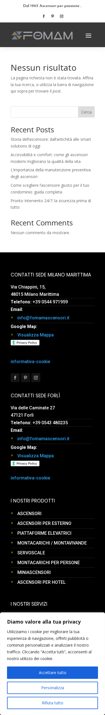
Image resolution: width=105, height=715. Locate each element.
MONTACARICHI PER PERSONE (48, 562)
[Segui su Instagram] (61, 16)
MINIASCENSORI (34, 572)
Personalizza (52, 687)
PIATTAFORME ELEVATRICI (44, 533)
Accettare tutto (52, 672)
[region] (52, 663)
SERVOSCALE (31, 552)
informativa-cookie (30, 361)
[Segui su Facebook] (43, 16)
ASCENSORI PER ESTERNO (44, 523)
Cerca (86, 112)
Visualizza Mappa (35, 335)
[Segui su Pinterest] (52, 16)
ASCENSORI (29, 513)
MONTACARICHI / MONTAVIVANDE (52, 543)
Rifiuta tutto (52, 702)
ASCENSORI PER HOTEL (41, 582)
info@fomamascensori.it (43, 317)
